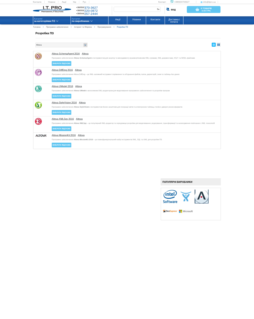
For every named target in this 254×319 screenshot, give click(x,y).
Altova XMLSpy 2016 (63, 119)
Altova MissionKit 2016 (64, 135)
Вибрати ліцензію (61, 63)
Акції (64, 2)
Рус (84, 2)
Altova (85, 54)
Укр (74, 2)
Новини (51, 2)
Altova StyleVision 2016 (64, 103)
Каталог (44, 20)
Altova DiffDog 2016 (62, 70)
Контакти (37, 2)
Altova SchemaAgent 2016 (66, 54)
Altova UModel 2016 (62, 86)
